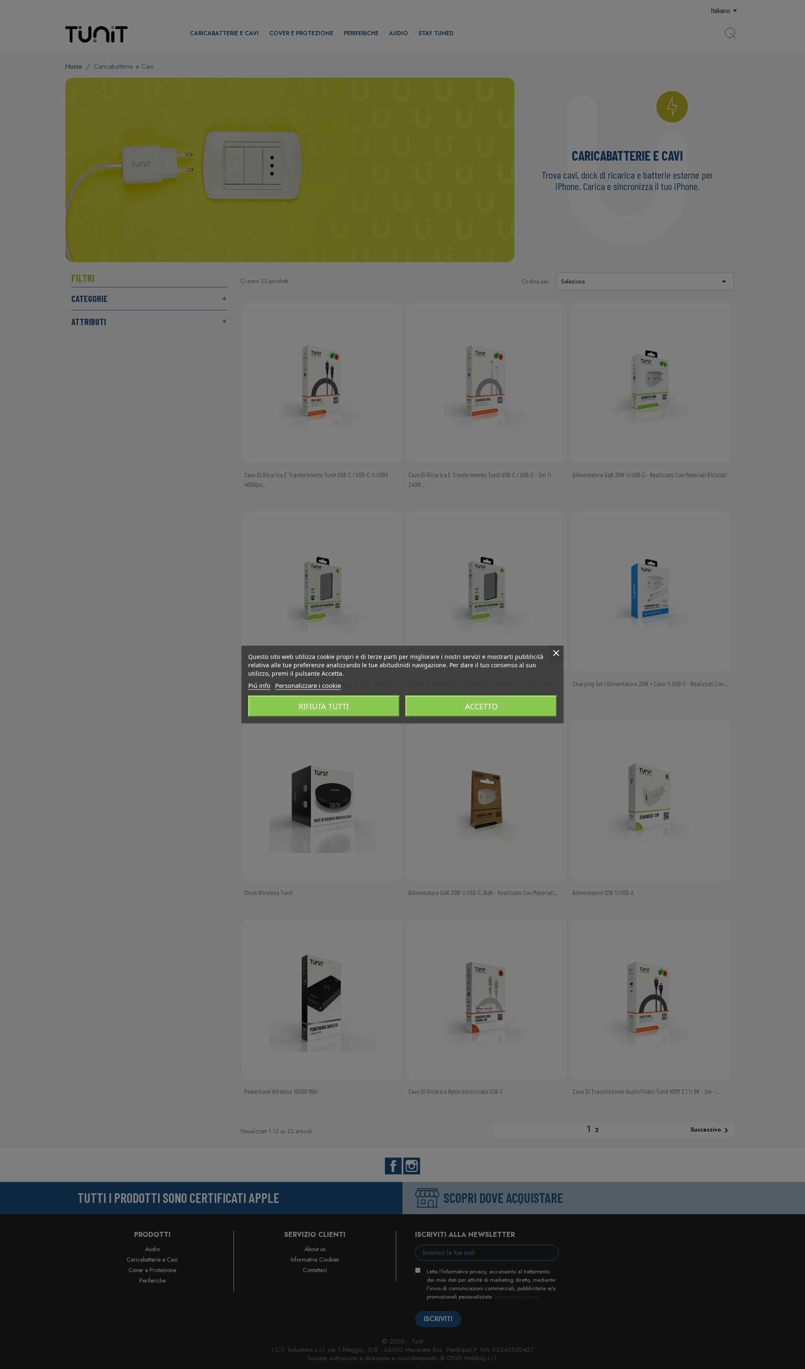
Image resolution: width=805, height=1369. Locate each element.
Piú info (259, 685)
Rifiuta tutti (324, 706)
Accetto (481, 706)
